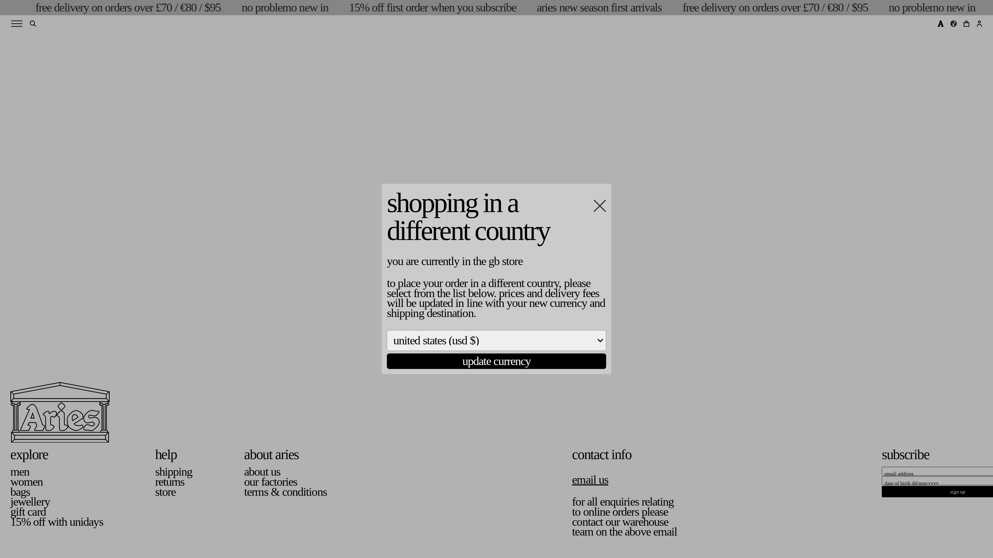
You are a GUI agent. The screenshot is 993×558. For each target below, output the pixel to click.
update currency (496, 361)
